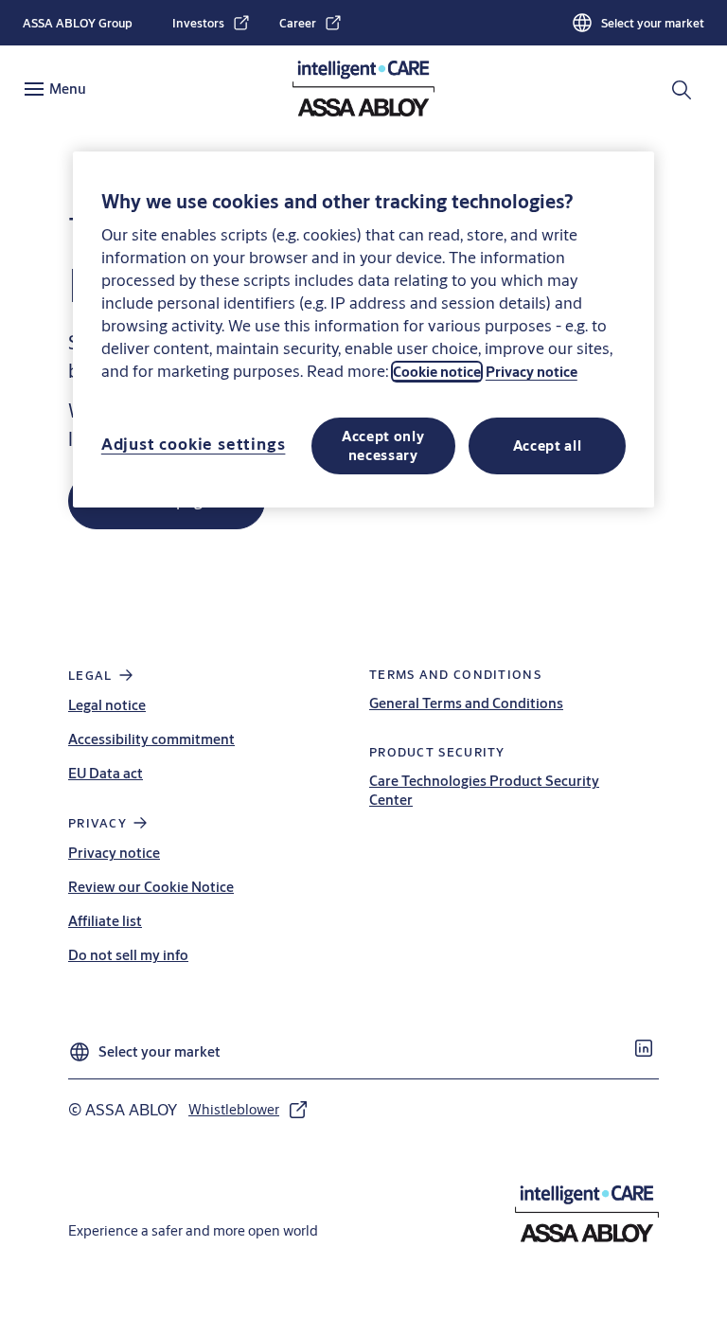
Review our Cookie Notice (151, 887)
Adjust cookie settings (193, 443)
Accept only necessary (383, 445)
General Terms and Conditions (466, 703)
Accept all (547, 445)
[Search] (682, 89)
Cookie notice (437, 372)
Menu (67, 89)
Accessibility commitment (151, 739)
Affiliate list (105, 921)
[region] (363, 329)
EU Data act (105, 773)
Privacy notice (114, 853)
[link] (211, 22)
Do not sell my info (128, 955)
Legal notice (107, 705)
